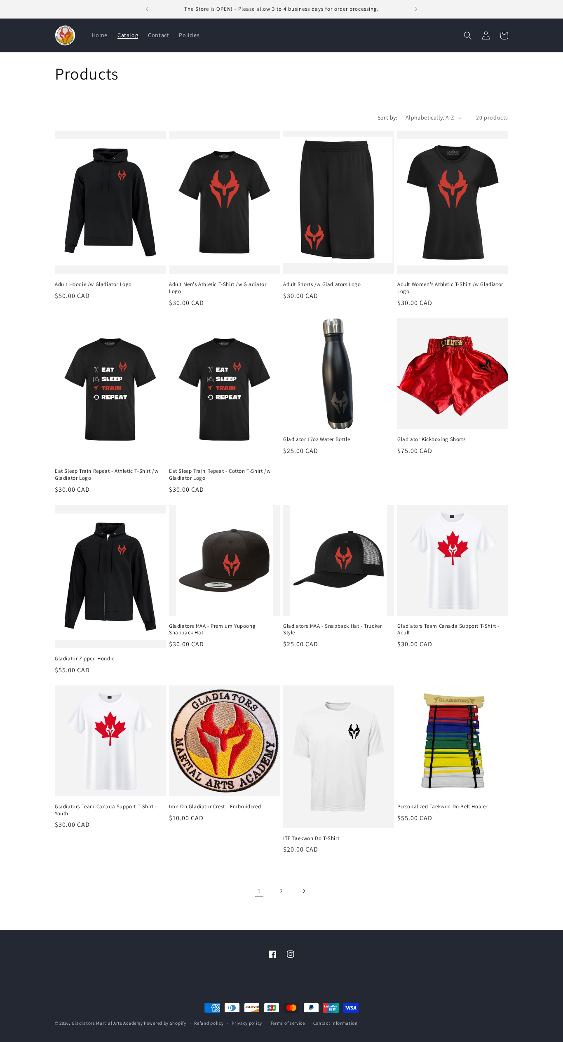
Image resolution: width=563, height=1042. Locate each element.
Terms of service (287, 1023)
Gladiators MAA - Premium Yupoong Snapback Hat (212, 629)
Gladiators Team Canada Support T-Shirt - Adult (448, 629)
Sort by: (387, 117)
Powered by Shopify (165, 1023)
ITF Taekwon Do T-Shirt (311, 838)
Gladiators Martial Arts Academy (107, 1023)
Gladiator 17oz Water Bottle (316, 439)
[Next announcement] (416, 9)
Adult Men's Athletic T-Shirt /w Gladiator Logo (218, 288)
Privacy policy (247, 1023)
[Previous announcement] (147, 9)
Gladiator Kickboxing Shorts (431, 439)
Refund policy (208, 1023)
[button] (468, 35)
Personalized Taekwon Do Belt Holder (442, 806)
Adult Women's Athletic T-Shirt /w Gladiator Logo (450, 288)
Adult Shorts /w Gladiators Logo (322, 284)
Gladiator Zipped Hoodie (85, 658)
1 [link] (259, 891)
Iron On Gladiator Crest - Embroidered (215, 806)
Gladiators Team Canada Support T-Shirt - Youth (106, 810)
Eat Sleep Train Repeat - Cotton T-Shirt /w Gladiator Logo (219, 474)
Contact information (335, 1023)
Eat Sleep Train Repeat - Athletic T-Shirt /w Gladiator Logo (106, 474)
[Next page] (304, 891)
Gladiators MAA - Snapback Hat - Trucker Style (332, 629)
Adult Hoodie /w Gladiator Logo (93, 284)
